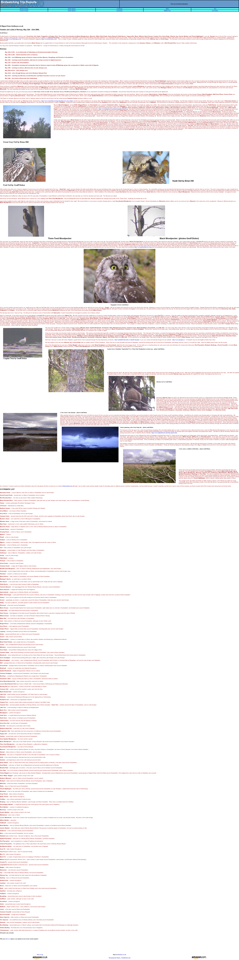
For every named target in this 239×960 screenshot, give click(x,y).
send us (7, 939)
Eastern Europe (24, 10)
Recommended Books (114, 958)
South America (72, 10)
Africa (167, 8)
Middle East (167, 10)
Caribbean (119, 8)
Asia (215, 8)
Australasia (119, 10)
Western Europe (24, 8)
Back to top (40, 954)
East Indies (215, 10)
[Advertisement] (119, 19)
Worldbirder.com (125, 958)
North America (72, 8)
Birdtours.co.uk (122, 954)
